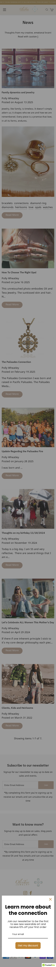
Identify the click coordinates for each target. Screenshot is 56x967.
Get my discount (28, 945)
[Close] (50, 899)
